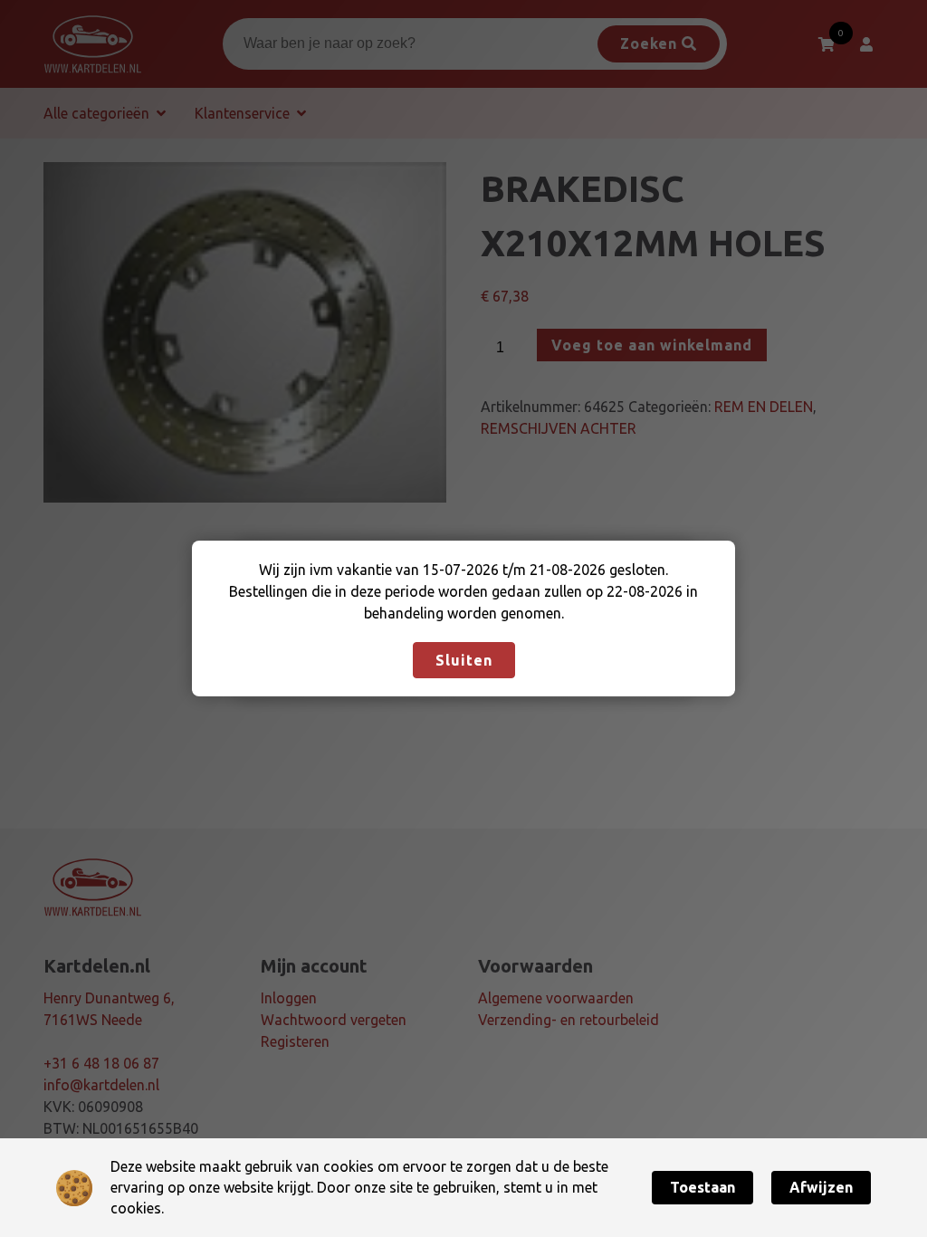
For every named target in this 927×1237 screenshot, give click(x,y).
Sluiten (463, 660)
